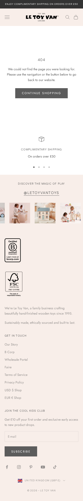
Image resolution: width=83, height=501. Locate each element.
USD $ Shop (13, 390)
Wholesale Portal (16, 359)
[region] (41, 147)
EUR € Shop (13, 397)
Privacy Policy (14, 382)
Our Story (11, 344)
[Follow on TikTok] (55, 467)
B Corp (10, 352)
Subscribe (20, 451)
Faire (8, 367)
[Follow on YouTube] (43, 467)
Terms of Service (16, 374)
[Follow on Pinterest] (31, 467)
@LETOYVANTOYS (41, 193)
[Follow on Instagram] (19, 467)
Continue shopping (41, 93)
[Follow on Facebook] (7, 467)
